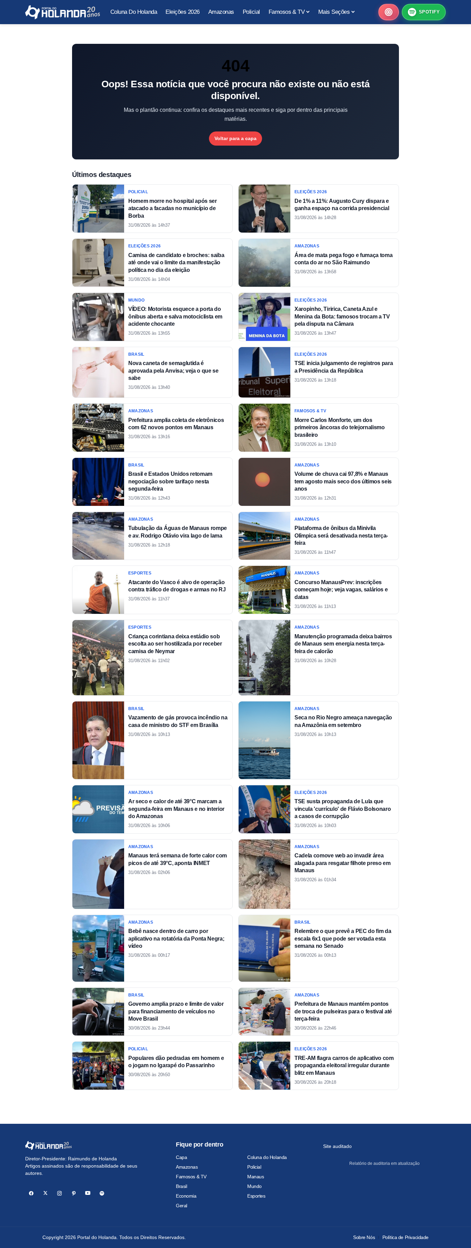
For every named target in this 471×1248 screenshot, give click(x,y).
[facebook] (31, 1193)
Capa (181, 1157)
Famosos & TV (191, 1176)
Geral (181, 1205)
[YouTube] (88, 1193)
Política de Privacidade (405, 1237)
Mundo (254, 1186)
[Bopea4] (62, 12)
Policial (254, 1167)
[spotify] (102, 1193)
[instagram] (59, 1193)
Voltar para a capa (235, 138)
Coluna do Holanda (267, 1157)
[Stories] (388, 12)
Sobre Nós (364, 1237)
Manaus (255, 1176)
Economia (186, 1196)
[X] (45, 1193)
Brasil (181, 1186)
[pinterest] (74, 1193)
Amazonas (187, 1167)
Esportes (256, 1196)
